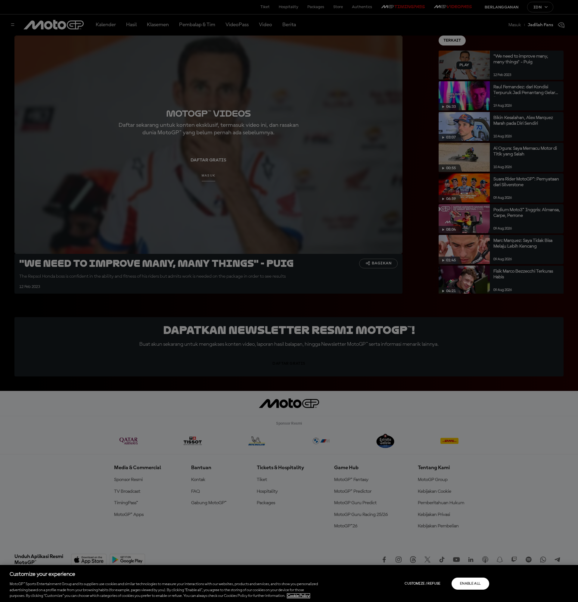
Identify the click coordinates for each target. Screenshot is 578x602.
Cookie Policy (298, 596)
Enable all (470, 583)
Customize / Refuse (422, 583)
